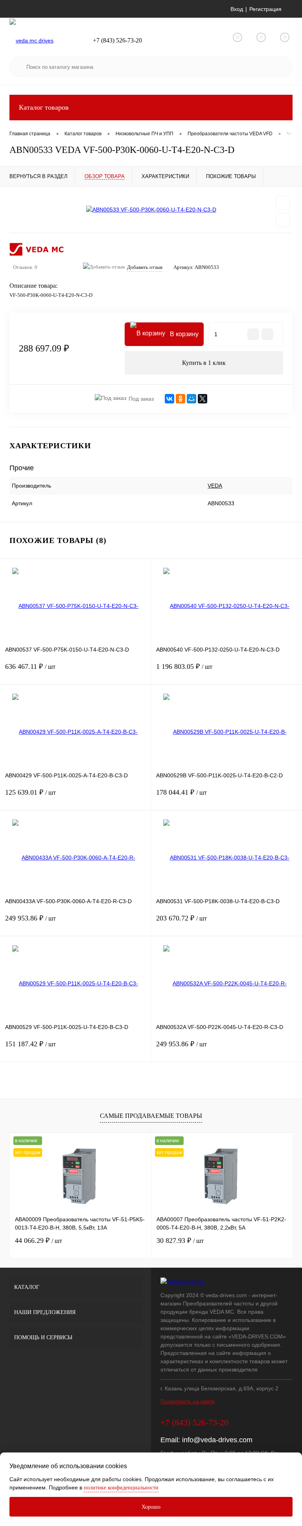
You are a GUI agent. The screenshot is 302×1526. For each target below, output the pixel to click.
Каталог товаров (44, 107)
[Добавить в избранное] (283, 203)
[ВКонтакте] (169, 398)
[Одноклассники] (180, 398)
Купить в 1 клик (204, 362)
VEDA (215, 485)
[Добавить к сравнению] (283, 220)
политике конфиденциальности (121, 1488)
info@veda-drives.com (217, 1440)
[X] (202, 398)
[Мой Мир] (191, 398)
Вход (236, 9)
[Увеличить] (151, 209)
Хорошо (151, 1507)
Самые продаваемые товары (151, 1115)
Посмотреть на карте (187, 1401)
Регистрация (265, 9)
